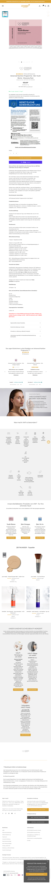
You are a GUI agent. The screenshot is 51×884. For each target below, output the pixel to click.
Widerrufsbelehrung (6, 834)
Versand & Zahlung (6, 839)
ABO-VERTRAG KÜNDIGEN (38, 817)
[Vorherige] (5, 371)
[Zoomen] (48, 12)
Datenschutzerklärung (6, 832)
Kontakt (28, 840)
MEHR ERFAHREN (18, 689)
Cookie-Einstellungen (6, 850)
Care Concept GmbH (14, 873)
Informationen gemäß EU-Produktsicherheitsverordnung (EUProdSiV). (23, 336)
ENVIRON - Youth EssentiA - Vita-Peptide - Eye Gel (38, 611)
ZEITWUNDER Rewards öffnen (33, 832)
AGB (3, 830)
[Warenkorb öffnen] (48, 6)
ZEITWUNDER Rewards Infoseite (34, 830)
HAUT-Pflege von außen (32, 654)
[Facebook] (2, 813)
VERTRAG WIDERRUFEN (37, 822)
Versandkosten (29, 86)
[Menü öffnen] (3, 5)
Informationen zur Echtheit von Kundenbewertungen (33, 835)
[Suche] (45, 6)
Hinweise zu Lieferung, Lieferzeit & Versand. (20, 331)
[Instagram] (5, 813)
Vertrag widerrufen (6, 845)
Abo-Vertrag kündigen (6, 843)
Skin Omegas (25, 524)
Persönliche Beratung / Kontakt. (17, 327)
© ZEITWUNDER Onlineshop (9, 871)
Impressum (4, 837)
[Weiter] (46, 371)
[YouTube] (11, 813)
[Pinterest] (8, 813)
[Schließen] (47, 861)
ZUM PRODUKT (11, 537)
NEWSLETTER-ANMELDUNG (36, 874)
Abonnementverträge (6, 841)
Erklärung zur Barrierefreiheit (8, 848)
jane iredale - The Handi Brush (38, 576)
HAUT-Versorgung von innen (18, 655)
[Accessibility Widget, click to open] (48, 442)
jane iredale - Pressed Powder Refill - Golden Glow (13, 576)
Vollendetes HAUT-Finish (25, 706)
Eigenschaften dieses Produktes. (17, 322)
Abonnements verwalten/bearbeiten (34, 838)
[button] (25, 74)
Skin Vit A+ (40, 524)
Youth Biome (11, 524)
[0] (42, 5)
